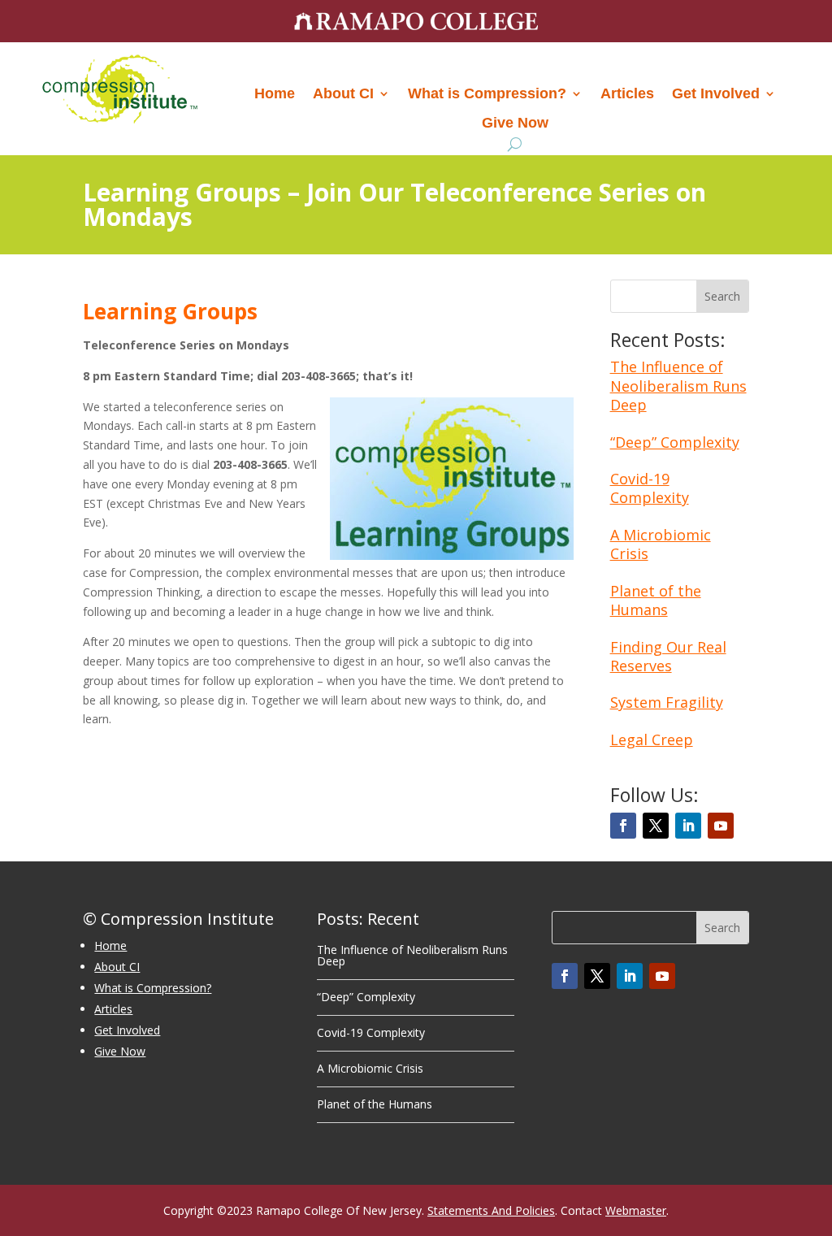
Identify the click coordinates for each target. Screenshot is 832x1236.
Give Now (515, 123)
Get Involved (716, 93)
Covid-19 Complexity (649, 488)
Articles (627, 93)
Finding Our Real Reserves (668, 656)
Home (274, 93)
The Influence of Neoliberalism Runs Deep (678, 385)
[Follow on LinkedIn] (688, 826)
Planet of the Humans (655, 600)
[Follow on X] (656, 826)
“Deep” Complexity (674, 442)
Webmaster (635, 1210)
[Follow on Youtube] (721, 826)
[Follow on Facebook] (623, 826)
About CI (343, 93)
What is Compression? (487, 93)
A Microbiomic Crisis (660, 544)
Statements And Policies (491, 1210)
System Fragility (666, 702)
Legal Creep (651, 739)
